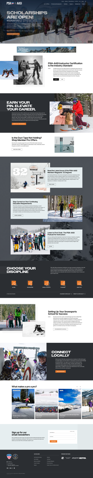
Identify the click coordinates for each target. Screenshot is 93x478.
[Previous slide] (89, 42)
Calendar (48, 457)
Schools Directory (50, 463)
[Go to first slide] (91, 42)
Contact (62, 1)
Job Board (66, 1)
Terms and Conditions (22, 473)
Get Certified (36, 459)
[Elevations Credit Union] (75, 458)
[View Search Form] (85, 1)
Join (79, 1)
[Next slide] (80, 386)
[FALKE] (68, 458)
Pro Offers (76, 1)
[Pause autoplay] (1, 42)
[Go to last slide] (77, 386)
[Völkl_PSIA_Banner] (64, 145)
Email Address (52, 432)
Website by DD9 (9, 474)
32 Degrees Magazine (50, 461)
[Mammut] (63, 458)
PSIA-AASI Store (71, 1)
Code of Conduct (37, 463)
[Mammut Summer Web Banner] (46, 49)
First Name (51, 436)
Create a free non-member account (53, 465)
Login (82, 1)
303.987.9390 (10, 463)
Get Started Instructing (37, 457)
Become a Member (37, 461)
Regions (35, 465)
